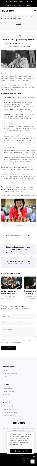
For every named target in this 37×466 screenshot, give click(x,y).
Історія (31, 16)
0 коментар (26, 46)
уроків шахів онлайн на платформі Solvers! (14, 183)
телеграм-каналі (28, 187)
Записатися (26, 5)
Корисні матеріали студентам (17, 16)
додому (3, 16)
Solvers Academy (7, 189)
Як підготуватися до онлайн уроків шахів (8, 292)
